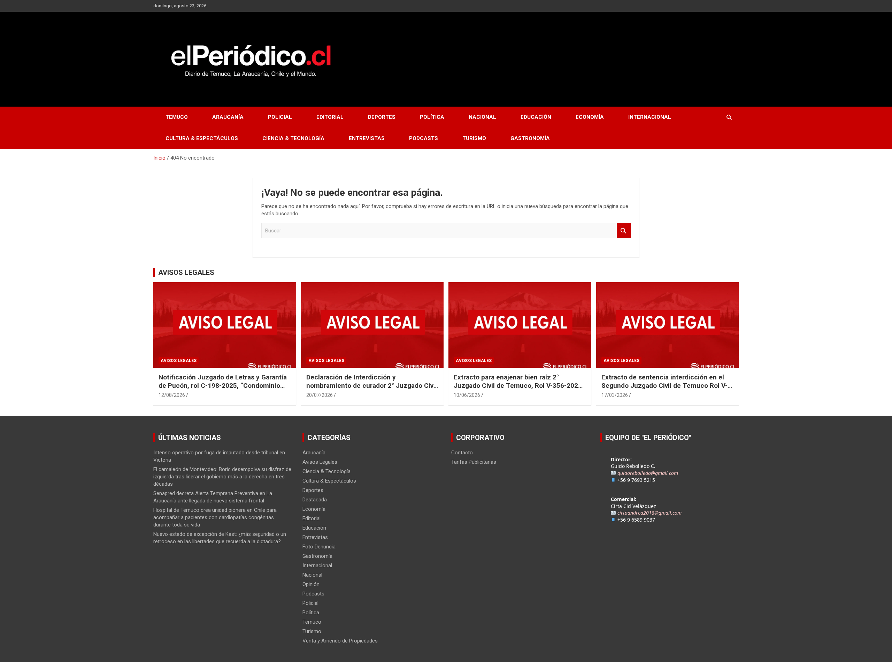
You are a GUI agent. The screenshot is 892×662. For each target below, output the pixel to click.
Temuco (177, 117)
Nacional (482, 117)
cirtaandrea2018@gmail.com (649, 512)
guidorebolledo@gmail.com (647, 473)
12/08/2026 (172, 395)
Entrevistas (367, 138)
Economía (590, 117)
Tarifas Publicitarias (473, 462)
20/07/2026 (319, 395)
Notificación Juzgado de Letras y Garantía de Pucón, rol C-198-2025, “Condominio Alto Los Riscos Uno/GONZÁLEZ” (223, 385)
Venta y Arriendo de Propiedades (340, 641)
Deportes (381, 117)
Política (432, 117)
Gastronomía (530, 138)
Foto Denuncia (319, 547)
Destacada (314, 499)
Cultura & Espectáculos (202, 138)
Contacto (462, 452)
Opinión (311, 584)
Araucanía (228, 117)
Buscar (624, 231)
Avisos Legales (179, 360)
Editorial (330, 117)
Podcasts (423, 138)
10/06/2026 (467, 395)
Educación (536, 117)
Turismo (474, 138)
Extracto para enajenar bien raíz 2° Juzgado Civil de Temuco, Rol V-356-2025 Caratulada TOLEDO (518, 385)
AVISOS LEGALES (186, 272)
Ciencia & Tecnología (293, 138)
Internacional (649, 117)
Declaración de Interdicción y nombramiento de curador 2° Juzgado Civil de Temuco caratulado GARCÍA (371, 385)
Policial (280, 117)
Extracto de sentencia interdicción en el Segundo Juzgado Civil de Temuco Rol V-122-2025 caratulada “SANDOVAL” (664, 385)
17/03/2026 (614, 395)
